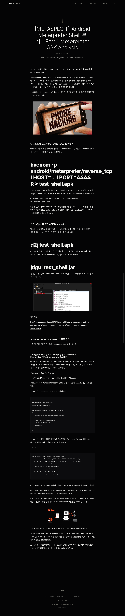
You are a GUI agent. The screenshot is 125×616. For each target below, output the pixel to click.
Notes (83, 3)
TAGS (46, 596)
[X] (62, 600)
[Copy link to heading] (75, 144)
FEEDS (69, 596)
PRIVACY (77, 596)
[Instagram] (66, 600)
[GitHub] (59, 600)
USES (52, 596)
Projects (94, 3)
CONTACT (60, 596)
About (106, 3)
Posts (73, 3)
